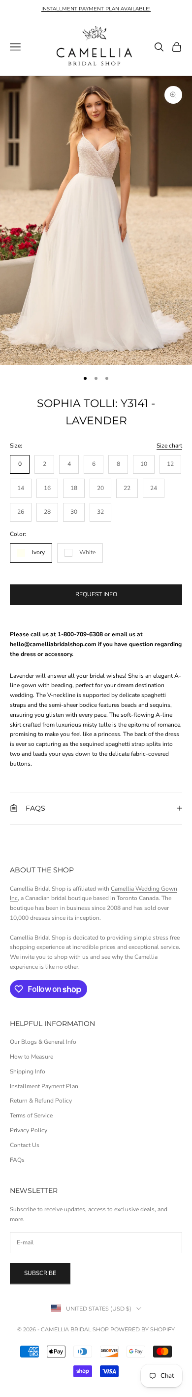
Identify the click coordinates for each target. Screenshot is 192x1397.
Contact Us (24, 1145)
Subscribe (40, 1273)
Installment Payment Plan (44, 1086)
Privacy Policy (28, 1130)
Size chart (169, 446)
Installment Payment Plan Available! (96, 8)
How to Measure (31, 1057)
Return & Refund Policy (41, 1101)
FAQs (17, 1160)
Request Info (96, 594)
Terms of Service (31, 1115)
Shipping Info (27, 1071)
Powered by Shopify (142, 1329)
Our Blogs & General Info (43, 1042)
